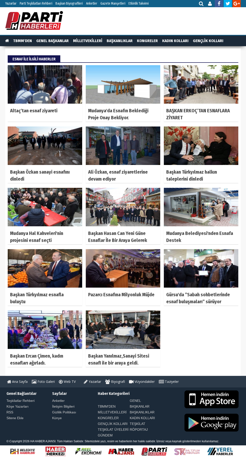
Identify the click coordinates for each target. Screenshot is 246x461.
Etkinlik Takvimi (139, 3)
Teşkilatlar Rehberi (20, 401)
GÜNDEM (105, 435)
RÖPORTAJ (139, 429)
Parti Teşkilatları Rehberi (36, 3)
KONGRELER (147, 40)
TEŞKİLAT (137, 424)
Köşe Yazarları (17, 406)
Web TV (69, 381)
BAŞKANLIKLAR (120, 40)
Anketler (91, 3)
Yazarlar (11, 3)
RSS (9, 412)
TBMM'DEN (22, 40)
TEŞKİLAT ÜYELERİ (113, 429)
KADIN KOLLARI (175, 40)
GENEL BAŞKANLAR (52, 40)
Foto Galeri (46, 381)
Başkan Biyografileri (69, 3)
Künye (57, 418)
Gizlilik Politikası (64, 412)
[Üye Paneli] (210, 4)
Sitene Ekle (15, 418)
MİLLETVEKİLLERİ (87, 40)
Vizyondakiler (144, 381)
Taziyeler (171, 381)
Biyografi (117, 381)
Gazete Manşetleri (112, 3)
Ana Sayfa (19, 381)
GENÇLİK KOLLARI (208, 40)
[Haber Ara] (201, 4)
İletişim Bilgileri (63, 406)
